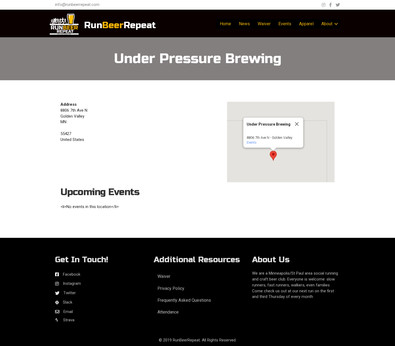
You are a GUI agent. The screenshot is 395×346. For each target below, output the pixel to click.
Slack (67, 302)
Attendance (168, 312)
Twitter (69, 292)
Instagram (72, 283)
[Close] (296, 124)
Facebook (71, 274)
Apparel (306, 23)
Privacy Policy (170, 288)
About (326, 23)
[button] (273, 156)
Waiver (264, 23)
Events (284, 23)
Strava (68, 320)
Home (225, 23)
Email (68, 311)
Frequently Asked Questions (184, 300)
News (244, 23)
